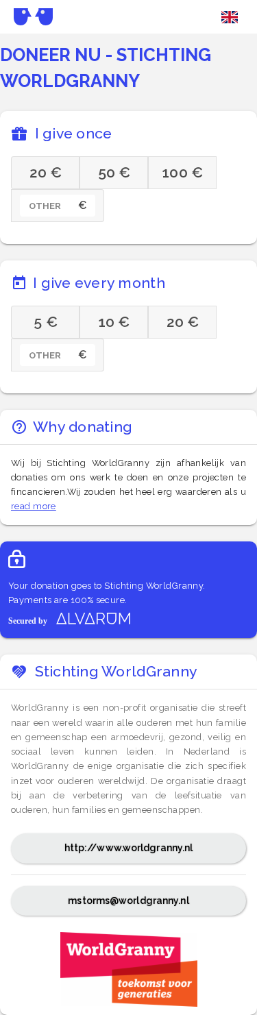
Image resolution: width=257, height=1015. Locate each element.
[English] (229, 17)
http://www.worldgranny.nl (128, 847)
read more (33, 506)
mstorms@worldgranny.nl (128, 900)
